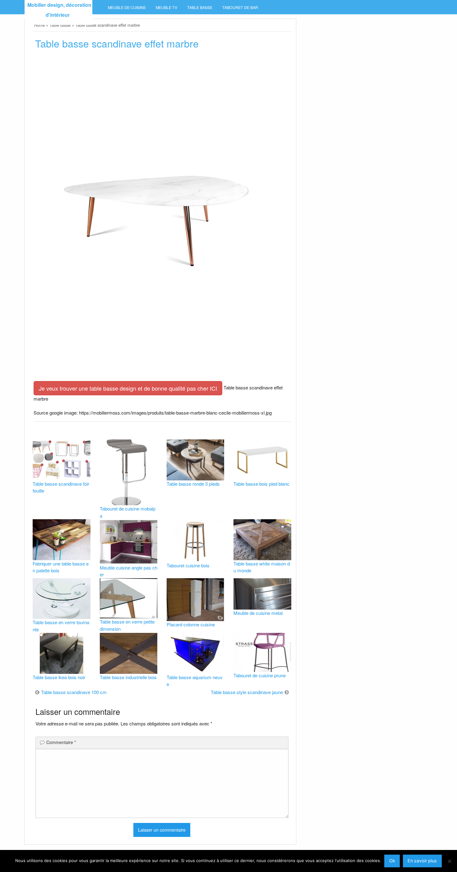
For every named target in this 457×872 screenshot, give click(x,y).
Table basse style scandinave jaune (247, 692)
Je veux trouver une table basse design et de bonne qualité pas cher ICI (128, 388)
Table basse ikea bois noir (59, 677)
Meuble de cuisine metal (258, 613)
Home (39, 25)
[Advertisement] (162, 101)
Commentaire (61, 742)
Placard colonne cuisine (191, 624)
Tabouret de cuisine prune (259, 675)
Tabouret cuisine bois (188, 565)
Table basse (199, 7)
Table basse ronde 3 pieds (193, 483)
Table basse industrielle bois (128, 677)
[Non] (449, 861)
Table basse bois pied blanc (261, 483)
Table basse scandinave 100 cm (74, 692)
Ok (392, 860)
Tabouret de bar (240, 7)
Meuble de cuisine (127, 7)
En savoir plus (422, 860)
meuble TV (166, 7)
